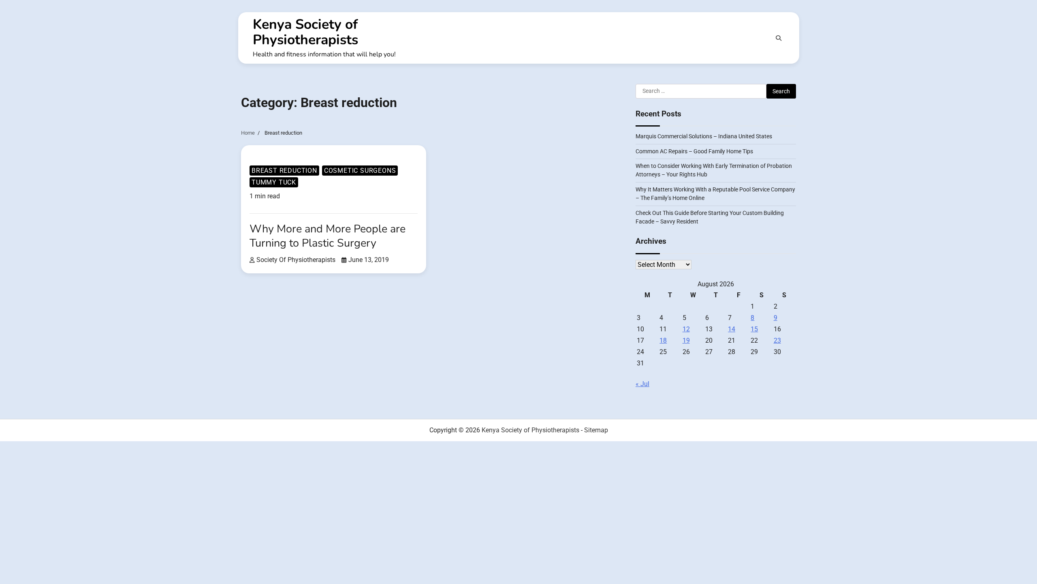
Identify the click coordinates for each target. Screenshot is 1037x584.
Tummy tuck (274, 182)
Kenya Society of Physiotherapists (305, 32)
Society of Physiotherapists (295, 260)
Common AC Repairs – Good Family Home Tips (694, 151)
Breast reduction (284, 170)
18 (663, 340)
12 (686, 329)
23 (777, 340)
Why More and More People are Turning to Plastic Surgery (327, 236)
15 (754, 329)
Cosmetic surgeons (360, 170)
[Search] (778, 38)
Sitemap (596, 430)
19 (686, 340)
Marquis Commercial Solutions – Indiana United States (704, 136)
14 (731, 329)
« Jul (642, 384)
